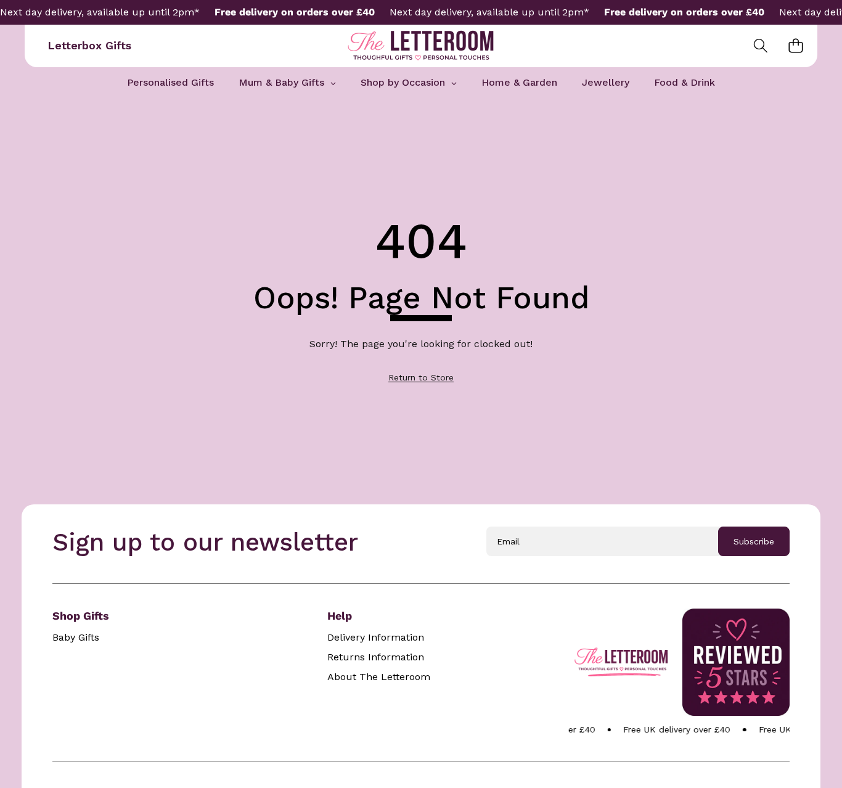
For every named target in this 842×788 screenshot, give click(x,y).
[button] (760, 46)
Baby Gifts (75, 637)
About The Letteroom (378, 677)
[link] (421, 377)
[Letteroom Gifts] (421, 46)
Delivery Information (375, 637)
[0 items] (795, 46)
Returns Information (375, 657)
